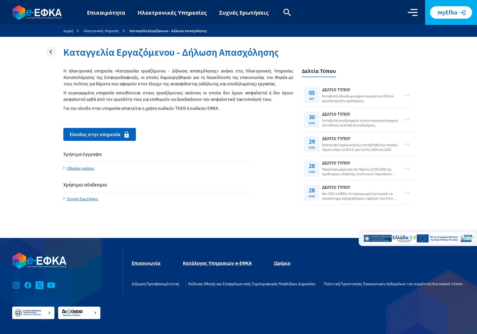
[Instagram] (16, 285)
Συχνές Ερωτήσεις (244, 12)
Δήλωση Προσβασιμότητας (155, 283)
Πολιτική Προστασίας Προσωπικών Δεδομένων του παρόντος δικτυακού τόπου (393, 283)
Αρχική (68, 31)
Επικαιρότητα (106, 12)
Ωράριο (282, 263)
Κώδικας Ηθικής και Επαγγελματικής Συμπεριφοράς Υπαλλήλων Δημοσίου (251, 283)
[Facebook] (28, 285)
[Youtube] (51, 285)
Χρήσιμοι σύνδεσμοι (85, 185)
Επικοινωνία (146, 263)
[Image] (418, 238)
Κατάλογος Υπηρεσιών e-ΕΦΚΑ (217, 263)
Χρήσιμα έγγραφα (82, 154)
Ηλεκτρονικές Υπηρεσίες (172, 12)
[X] (39, 285)
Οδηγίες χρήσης (80, 168)
